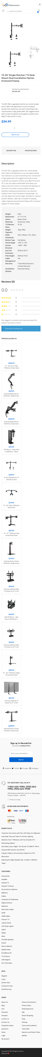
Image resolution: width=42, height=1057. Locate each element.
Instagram (35, 768)
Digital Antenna (6, 903)
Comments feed (7, 986)
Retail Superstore (27, 1009)
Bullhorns (4, 893)
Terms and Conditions (29, 1025)
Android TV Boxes (7, 886)
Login (3, 1035)
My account (5, 1039)
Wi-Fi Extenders (6, 963)
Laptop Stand (6, 923)
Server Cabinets (6, 946)
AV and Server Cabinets (9, 889)
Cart (2, 1009)
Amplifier (4, 879)
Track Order (25, 1029)
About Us (4, 1002)
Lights (3, 929)
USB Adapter (5, 960)
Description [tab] (11, 151)
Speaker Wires (6, 949)
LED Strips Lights (7, 926)
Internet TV (5, 919)
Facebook (7, 768)
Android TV (5, 883)
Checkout (4, 1012)
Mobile (3, 933)
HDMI (3, 913)
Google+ (26, 768)
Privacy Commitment (29, 1002)
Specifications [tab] (31, 151)
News (3, 936)
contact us (5, 1019)
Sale (23, 1012)
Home (3, 1032)
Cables (3, 896)
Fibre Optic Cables (7, 909)
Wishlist (24, 1035)
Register (4, 976)
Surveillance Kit (6, 953)
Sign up (21, 760)
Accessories (5, 876)
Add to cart (15, 135)
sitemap (24, 1022)
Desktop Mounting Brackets (20, 89)
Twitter (16, 768)
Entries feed (5, 983)
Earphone (4, 906)
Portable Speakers (7, 939)
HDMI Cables (5, 916)
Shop (23, 1019)
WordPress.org (6, 989)
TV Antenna (5, 956)
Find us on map (15, 800)
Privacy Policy (26, 1005)
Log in (3, 979)
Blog (2, 1005)
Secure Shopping (27, 1015)
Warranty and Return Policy (31, 1032)
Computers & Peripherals (9, 899)
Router (3, 943)
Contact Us (5, 1022)
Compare (4, 1015)
